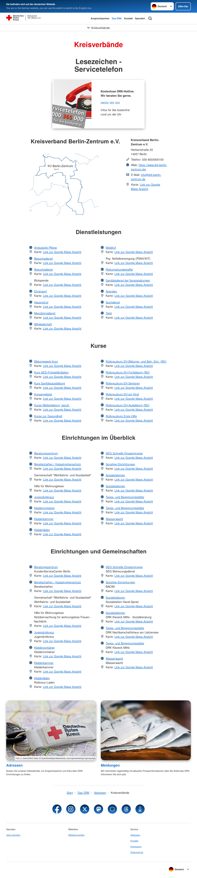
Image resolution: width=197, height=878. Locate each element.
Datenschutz (136, 852)
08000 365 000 (110, 103)
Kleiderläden (42, 530)
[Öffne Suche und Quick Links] (150, 18)
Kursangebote (43, 394)
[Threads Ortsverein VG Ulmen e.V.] (126, 809)
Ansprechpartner (100, 18)
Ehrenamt (40, 291)
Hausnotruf (41, 302)
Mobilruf (111, 247)
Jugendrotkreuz (44, 497)
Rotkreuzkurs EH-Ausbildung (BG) (128, 405)
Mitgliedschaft (43, 324)
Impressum (136, 846)
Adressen (14, 765)
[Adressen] (51, 730)
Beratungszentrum (46, 453)
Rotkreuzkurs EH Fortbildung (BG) (128, 372)
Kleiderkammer (44, 519)
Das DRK (117, 18)
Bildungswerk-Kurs (46, 361)
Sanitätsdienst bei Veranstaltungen (128, 280)
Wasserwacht (114, 519)
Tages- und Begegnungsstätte (125, 497)
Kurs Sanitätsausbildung (49, 383)
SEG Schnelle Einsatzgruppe (124, 453)
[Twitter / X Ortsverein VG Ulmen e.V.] (84, 809)
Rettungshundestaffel (119, 269)
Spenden (140, 18)
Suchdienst (113, 302)
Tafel (109, 313)
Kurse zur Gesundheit (48, 416)
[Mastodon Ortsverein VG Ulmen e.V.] (98, 809)
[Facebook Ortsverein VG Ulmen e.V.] (57, 809)
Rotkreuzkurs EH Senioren (123, 383)
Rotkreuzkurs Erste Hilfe (121, 416)
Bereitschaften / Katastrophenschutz (57, 464)
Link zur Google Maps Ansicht (145, 186)
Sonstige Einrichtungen (120, 464)
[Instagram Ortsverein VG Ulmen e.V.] (70, 809)
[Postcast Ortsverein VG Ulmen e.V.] (140, 809)
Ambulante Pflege (45, 247)
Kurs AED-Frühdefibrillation (51, 372)
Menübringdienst (44, 313)
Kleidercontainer (44, 508)
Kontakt (128, 18)
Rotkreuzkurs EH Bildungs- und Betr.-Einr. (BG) (136, 361)
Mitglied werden (76, 835)
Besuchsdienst (43, 258)
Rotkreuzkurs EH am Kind (122, 394)
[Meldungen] (146, 730)
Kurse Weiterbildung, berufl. (52, 405)
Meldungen (110, 765)
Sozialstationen (115, 475)
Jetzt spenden (13, 835)
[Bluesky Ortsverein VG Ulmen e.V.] (112, 809)
